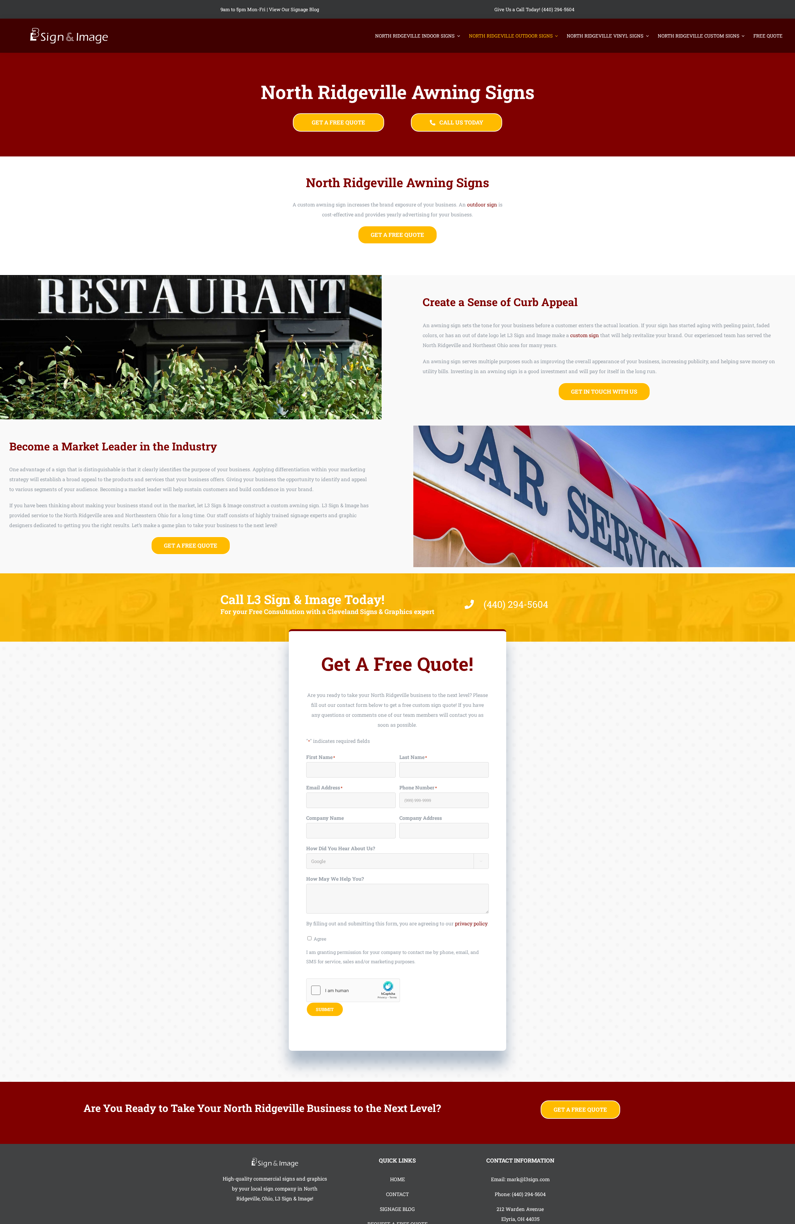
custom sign (584, 335)
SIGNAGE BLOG (397, 1209)
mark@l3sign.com (528, 1179)
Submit (325, 1009)
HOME (397, 1179)
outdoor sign (482, 204)
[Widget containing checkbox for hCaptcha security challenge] (353, 990)
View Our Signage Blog (294, 9)
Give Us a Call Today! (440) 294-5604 (534, 9)
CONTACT (397, 1194)
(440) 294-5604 (529, 1194)
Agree (320, 939)
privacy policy (471, 923)
